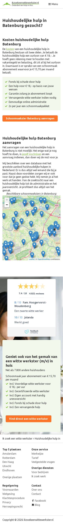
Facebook (40, 500)
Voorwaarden (10, 489)
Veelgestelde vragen (43, 461)
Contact (36, 493)
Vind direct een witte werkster (28, 418)
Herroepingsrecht (12, 506)
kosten (10, 49)
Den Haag (8, 461)
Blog (37, 504)
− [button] (7, 205)
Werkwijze (37, 453)
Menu (54, 4)
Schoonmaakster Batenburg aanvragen (30, 118)
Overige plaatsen (12, 477)
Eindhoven (8, 470)
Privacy (6, 502)
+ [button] (7, 200)
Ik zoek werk (39, 476)
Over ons (37, 489)
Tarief (35, 457)
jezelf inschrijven (31, 154)
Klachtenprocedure (13, 498)
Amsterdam (9, 453)
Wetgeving (8, 493)
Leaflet (31, 259)
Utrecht (6, 466)
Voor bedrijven (40, 472)
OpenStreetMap (43, 259)
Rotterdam (8, 457)
